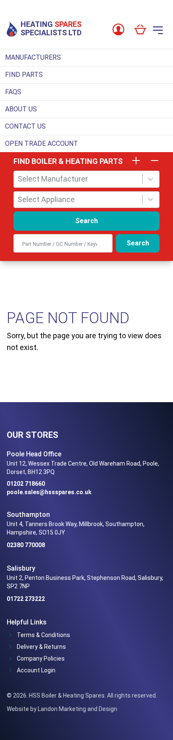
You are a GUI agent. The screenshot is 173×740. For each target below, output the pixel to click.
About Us (21, 109)
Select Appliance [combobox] (46, 199)
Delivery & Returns (41, 646)
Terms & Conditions (43, 635)
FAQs (13, 92)
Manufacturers (33, 57)
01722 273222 (26, 598)
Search (86, 221)
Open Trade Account (41, 143)
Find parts (24, 75)
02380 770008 (26, 545)
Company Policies (41, 658)
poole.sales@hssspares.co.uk (49, 492)
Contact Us (25, 126)
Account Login (36, 670)
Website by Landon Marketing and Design (62, 709)
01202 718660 (26, 483)
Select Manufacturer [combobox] (53, 178)
